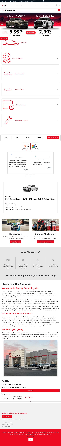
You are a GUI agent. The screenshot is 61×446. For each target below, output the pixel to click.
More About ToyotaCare (45, 242)
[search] (59, 5)
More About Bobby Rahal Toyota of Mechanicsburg (30, 275)
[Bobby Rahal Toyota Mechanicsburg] (6, 5)
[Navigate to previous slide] (1, 25)
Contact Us (7, 416)
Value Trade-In (16, 242)
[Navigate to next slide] (60, 25)
